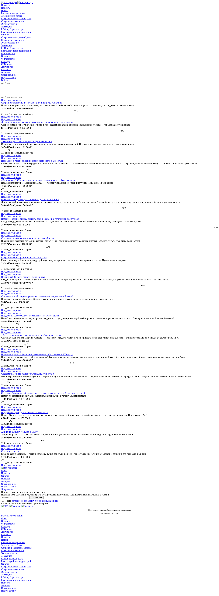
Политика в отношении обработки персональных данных (109, 510)
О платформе (8, 523)
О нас (4, 470)
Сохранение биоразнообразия (16, 548)
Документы (7, 489)
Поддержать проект (11, 116)
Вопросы (5, 521)
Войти (4, 80)
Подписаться (36, 498)
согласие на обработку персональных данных (35, 500)
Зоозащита (6, 556)
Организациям (8, 484)
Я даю (31, 500)
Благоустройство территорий (16, 561)
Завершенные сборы (11, 545)
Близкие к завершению (13, 542)
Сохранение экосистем (12, 550)
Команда (5, 526)
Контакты (6, 534)
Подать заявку (8, 77)
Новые (4, 540)
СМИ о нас (7, 529)
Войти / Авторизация (12, 515)
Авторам (5, 481)
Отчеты (5, 476)
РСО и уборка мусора (12, 558)
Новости (5, 478)
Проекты (5, 473)
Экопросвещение (10, 553)
